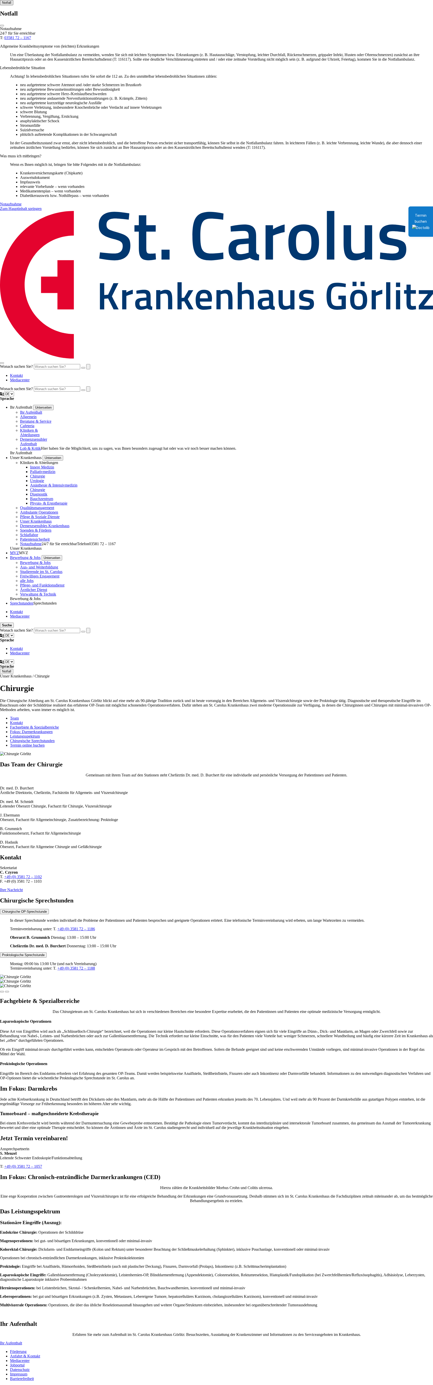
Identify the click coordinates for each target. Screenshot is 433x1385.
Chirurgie (37, 476)
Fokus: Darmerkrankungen (31, 732)
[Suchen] (83, 368)
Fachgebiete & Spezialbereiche (34, 727)
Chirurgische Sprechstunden (32, 741)
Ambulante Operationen (39, 512)
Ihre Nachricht (11, 890)
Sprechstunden (21, 603)
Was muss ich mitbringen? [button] (20, 156)
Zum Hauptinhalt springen (21, 208)
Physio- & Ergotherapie (48, 503)
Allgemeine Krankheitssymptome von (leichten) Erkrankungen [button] (49, 46)
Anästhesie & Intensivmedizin (53, 485)
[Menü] (2, 363)
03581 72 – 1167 (17, 38)
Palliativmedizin (42, 472)
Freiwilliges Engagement (39, 576)
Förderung (18, 1351)
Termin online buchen (27, 745)
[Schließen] (2, 25)
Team (14, 718)
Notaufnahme (11, 204)
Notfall (6, 3)
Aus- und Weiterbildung (39, 567)
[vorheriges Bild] (7, 991)
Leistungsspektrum (25, 736)
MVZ (14, 553)
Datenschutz (20, 1369)
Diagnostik (38, 494)
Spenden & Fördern (35, 530)
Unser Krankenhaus (36, 521)
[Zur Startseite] (216, 357)
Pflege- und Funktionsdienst (42, 585)
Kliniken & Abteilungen (30, 432)
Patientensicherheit (35, 539)
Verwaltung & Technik (38, 594)
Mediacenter (20, 380)
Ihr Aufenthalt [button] (21, 407)
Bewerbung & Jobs (25, 557)
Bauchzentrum (41, 499)
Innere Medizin (42, 467)
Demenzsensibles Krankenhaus (44, 526)
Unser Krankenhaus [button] (26, 457)
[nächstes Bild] (2, 991)
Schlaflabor (29, 535)
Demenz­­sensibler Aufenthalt (33, 441)
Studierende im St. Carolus (41, 571)
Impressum (18, 1374)
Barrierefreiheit (22, 1378)
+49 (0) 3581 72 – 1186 (76, 929)
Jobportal (17, 1365)
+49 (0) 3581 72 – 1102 (23, 877)
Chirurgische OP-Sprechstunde (24, 911)
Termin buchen (421, 218)
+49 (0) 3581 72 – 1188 (76, 968)
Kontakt (16, 375)
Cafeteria (27, 426)
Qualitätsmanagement (37, 508)
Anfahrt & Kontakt (25, 1356)
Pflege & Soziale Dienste (40, 517)
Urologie (37, 481)
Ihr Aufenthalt (31, 412)
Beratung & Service (35, 421)
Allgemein (28, 417)
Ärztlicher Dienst (33, 590)
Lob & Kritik (30, 448)
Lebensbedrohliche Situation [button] (22, 68)
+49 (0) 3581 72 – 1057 (23, 1166)
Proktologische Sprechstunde (23, 955)
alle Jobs (27, 581)
